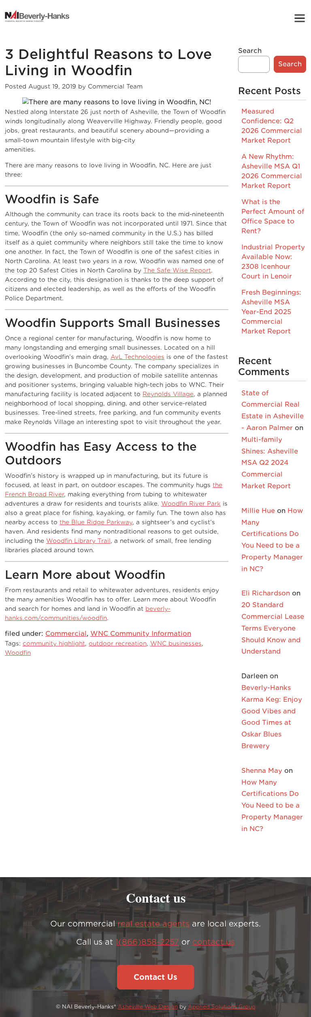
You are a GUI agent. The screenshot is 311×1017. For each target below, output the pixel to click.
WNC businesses (176, 643)
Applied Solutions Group (222, 1007)
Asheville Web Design (148, 1007)
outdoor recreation (118, 643)
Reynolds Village (168, 393)
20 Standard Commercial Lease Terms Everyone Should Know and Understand (272, 628)
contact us (213, 942)
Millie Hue (258, 511)
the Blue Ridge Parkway (96, 522)
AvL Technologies (137, 356)
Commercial (66, 633)
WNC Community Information (140, 633)
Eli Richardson (265, 593)
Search (250, 51)
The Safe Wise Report (177, 270)
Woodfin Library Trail (78, 540)
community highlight (54, 643)
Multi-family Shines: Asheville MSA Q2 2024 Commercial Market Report (269, 463)
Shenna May (261, 770)
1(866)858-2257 (147, 942)
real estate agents (153, 923)
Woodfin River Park (191, 503)
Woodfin (18, 652)
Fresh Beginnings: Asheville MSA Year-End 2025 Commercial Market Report (271, 312)
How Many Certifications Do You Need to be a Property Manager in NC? (272, 806)
